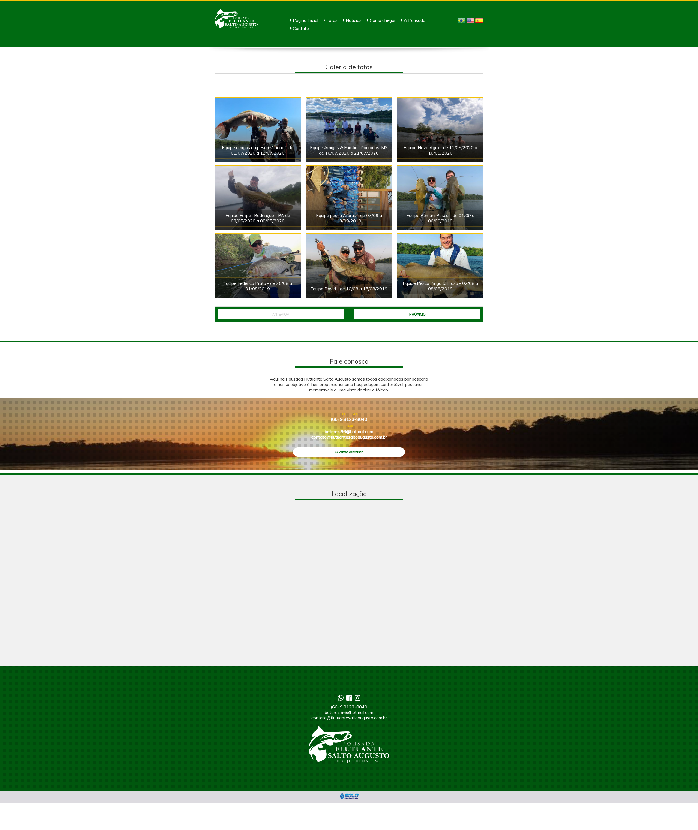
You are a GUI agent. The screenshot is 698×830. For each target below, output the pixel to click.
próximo (417, 314)
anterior (280, 314)
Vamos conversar (350, 452)
